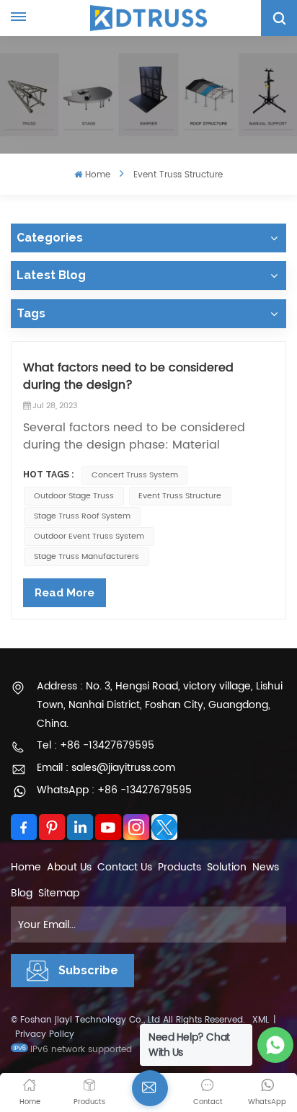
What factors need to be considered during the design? (128, 376)
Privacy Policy (44, 1034)
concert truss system (135, 475)
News (265, 867)
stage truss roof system (82, 516)
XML (260, 1020)
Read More (64, 592)
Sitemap (58, 893)
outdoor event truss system (89, 536)
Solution (227, 867)
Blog (21, 893)
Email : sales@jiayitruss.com (106, 767)
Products (179, 867)
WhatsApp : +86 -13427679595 (114, 790)
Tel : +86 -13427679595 (95, 745)
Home (97, 175)
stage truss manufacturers (86, 556)
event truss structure (179, 496)
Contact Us (124, 867)
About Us (69, 867)
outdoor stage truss (74, 496)
